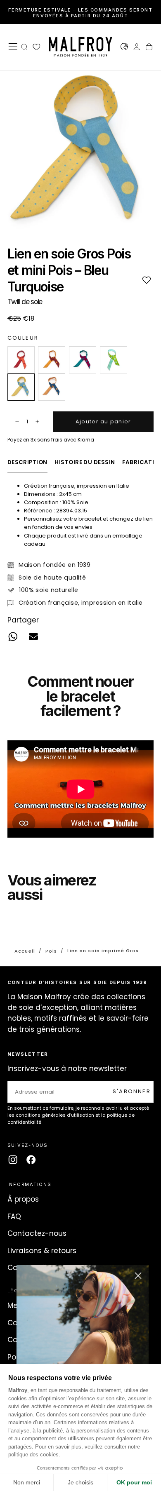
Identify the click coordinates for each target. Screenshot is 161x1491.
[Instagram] (12, 1159)
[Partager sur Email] (33, 636)
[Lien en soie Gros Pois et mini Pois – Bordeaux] (51, 359)
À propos (23, 1199)
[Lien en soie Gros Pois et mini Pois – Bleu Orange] (51, 387)
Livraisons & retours (41, 1251)
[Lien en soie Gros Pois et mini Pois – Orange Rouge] (21, 359)
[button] (12, 46)
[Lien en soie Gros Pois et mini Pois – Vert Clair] (113, 359)
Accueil (24, 950)
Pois (51, 950)
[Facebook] (31, 1159)
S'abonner (132, 1091)
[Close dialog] (138, 1275)
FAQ (14, 1216)
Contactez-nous (36, 1233)
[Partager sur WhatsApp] (13, 636)
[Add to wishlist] (146, 280)
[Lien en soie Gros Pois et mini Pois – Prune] (82, 359)
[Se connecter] (136, 48)
